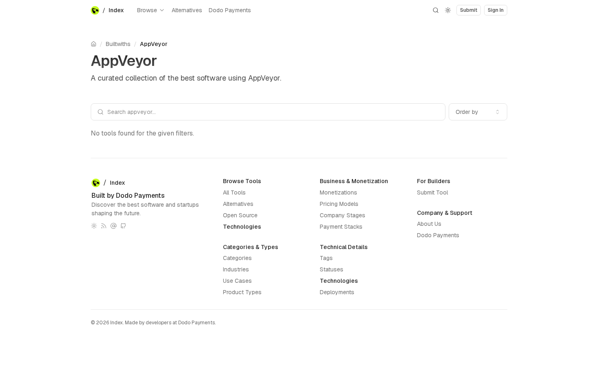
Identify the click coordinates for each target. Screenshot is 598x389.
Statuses (331, 269)
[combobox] (478, 111)
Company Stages (342, 215)
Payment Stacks (341, 226)
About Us (429, 223)
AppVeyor (154, 44)
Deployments (337, 292)
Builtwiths (118, 44)
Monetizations (338, 192)
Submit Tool (432, 192)
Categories (237, 258)
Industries (236, 269)
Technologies (242, 226)
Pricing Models (339, 204)
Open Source (240, 215)
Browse (147, 10)
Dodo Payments (230, 10)
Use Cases (237, 280)
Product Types (242, 292)
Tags (326, 258)
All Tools (234, 192)
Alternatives (187, 10)
